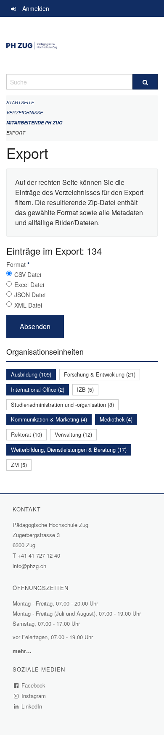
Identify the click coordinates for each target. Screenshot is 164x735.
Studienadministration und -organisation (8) (62, 404)
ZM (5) (19, 465)
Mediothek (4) (116, 419)
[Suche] (145, 82)
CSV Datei (27, 274)
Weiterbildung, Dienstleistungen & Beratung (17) (69, 449)
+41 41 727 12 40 (39, 555)
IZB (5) (85, 389)
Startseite (20, 102)
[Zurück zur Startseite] (82, 45)
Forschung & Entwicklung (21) (99, 374)
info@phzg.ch (29, 566)
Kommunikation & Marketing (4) (49, 419)
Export (15, 132)
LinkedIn (32, 706)
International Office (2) (37, 389)
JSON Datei (29, 294)
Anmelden (35, 8)
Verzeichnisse (24, 112)
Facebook (34, 685)
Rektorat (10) (26, 434)
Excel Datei (29, 284)
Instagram (34, 696)
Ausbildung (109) (31, 374)
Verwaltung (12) (73, 434)
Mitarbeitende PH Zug (34, 122)
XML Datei (28, 305)
